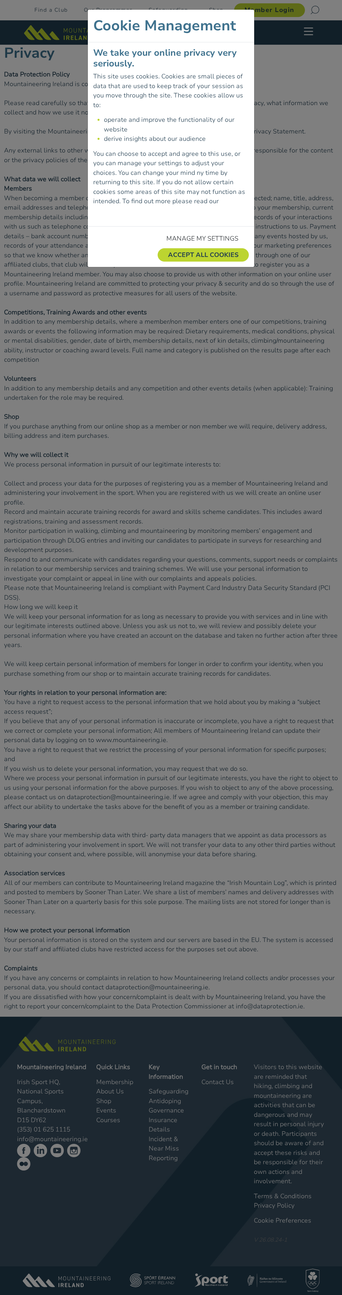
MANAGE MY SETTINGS (202, 238)
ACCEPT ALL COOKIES (203, 255)
